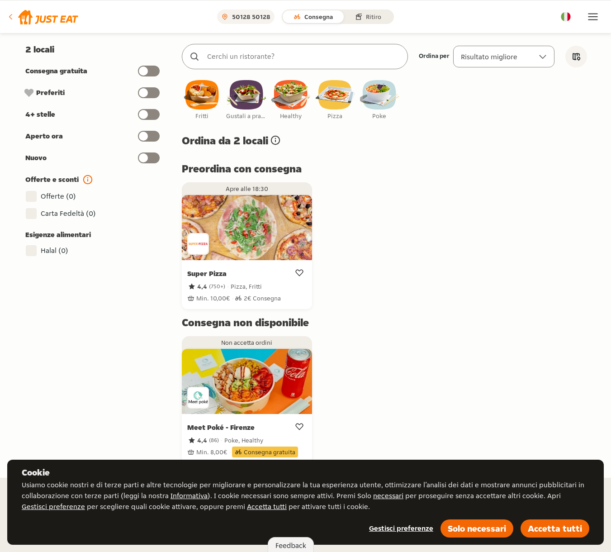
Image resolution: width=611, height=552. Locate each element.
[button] (42, 17)
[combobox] (304, 56)
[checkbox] (202, 100)
